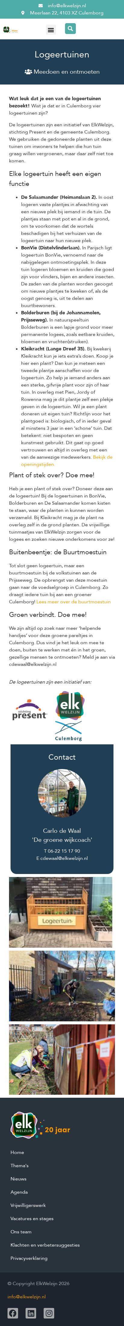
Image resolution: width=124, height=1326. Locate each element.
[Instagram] (49, 1313)
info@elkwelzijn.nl (27, 1297)
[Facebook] (13, 1313)
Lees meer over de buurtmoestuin (73, 601)
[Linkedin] (31, 1313)
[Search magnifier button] (70, 28)
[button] (51, 30)
